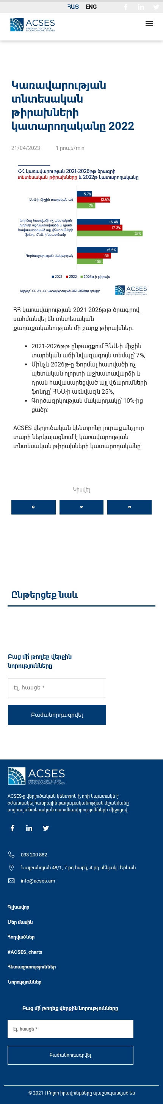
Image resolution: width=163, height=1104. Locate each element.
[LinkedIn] (141, 6)
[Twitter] (156, 6)
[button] (149, 23)
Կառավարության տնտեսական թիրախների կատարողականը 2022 (72, 105)
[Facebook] (126, 6)
